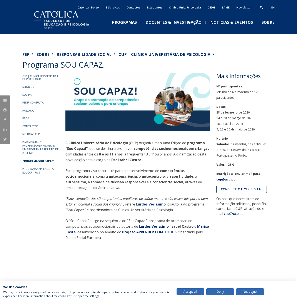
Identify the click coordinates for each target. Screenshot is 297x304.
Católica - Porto (88, 7)
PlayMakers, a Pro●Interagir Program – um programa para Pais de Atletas (40, 147)
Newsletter (244, 7)
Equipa (27, 95)
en (273, 7)
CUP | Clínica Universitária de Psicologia (164, 54)
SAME (226, 7)
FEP (26, 54)
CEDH (211, 7)
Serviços (28, 87)
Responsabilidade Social (84, 54)
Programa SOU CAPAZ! (38, 161)
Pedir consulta (33, 102)
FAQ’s (26, 118)
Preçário (28, 110)
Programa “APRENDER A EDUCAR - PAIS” (38, 170)
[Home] (65, 30)
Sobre (43, 54)
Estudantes (154, 7)
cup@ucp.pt (225, 179)
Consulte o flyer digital (241, 189)
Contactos (133, 7)
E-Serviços (112, 7)
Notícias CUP (31, 134)
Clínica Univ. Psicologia (185, 7)
